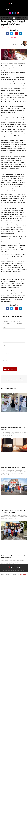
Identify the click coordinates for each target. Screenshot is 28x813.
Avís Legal (5, 570)
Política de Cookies (12, 570)
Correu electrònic (7, 353)
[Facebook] (15, 13)
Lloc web (5, 360)
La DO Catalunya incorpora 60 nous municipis (13, 467)
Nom (4, 345)
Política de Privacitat (21, 570)
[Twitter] (12, 13)
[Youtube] (18, 13)
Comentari (6, 327)
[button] (7, 33)
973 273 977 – (23, 574)
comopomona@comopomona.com (14, 576)
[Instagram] (10, 13)
